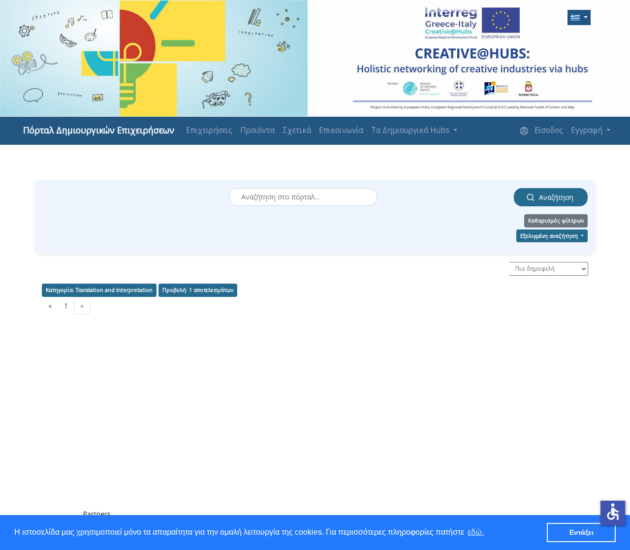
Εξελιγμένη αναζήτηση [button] (549, 235)
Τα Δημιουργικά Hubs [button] (411, 130)
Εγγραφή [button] (587, 130)
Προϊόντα (257, 130)
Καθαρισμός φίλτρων (556, 220)
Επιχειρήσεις (209, 130)
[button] (579, 18)
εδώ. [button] (476, 532)
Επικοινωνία (341, 130)
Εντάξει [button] (581, 532)
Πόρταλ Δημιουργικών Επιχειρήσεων (98, 130)
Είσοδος (548, 130)
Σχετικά (297, 130)
